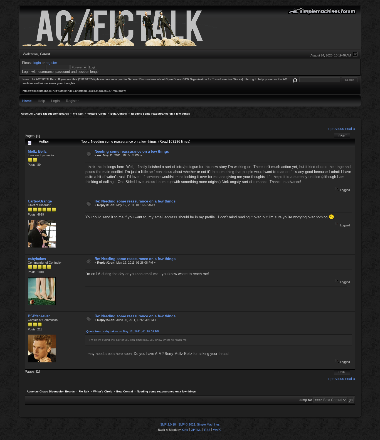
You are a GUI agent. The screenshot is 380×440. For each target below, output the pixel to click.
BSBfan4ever (39, 316)
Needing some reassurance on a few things (132, 151)
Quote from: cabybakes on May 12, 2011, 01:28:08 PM (122, 331)
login (37, 63)
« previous (335, 129)
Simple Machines (208, 424)
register (51, 63)
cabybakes (37, 259)
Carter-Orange (40, 201)
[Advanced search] (294, 79)
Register (72, 101)
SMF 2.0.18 (168, 424)
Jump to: (305, 400)
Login (55, 101)
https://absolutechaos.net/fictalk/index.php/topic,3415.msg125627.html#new (74, 90)
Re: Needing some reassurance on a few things (135, 201)
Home (27, 101)
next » (350, 129)
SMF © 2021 (186, 424)
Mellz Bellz (37, 151)
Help (41, 101)
